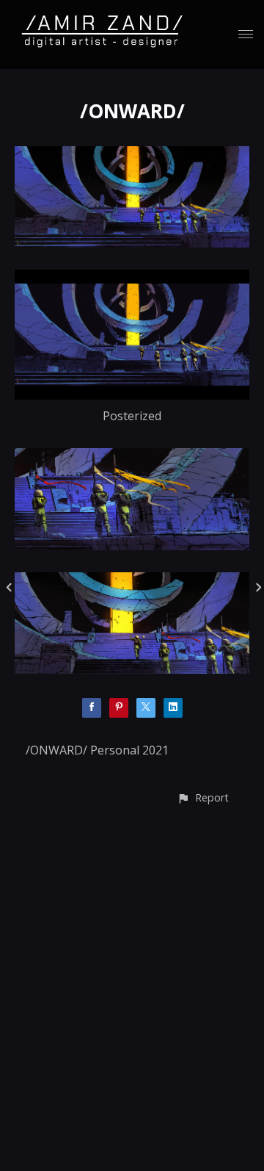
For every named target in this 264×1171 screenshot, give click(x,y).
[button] (203, 797)
